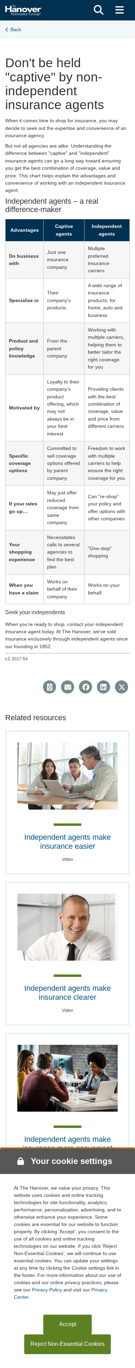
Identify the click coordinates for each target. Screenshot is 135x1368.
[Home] (23, 9)
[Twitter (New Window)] (121, 687)
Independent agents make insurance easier (67, 841)
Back (15, 29)
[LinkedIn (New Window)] (103, 687)
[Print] (49, 687)
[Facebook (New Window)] (85, 687)
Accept (67, 1324)
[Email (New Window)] (67, 687)
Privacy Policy (47, 1289)
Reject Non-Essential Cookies (67, 1344)
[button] (98, 10)
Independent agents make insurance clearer (67, 992)
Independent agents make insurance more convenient (67, 1144)
